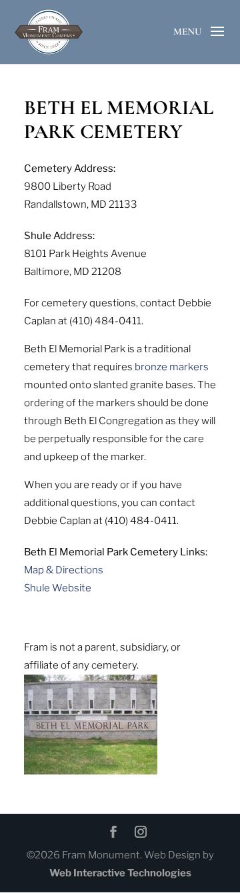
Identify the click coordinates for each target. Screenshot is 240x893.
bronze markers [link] (172, 367)
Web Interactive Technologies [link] (120, 873)
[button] (217, 42)
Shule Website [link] (57, 588)
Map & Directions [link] (63, 570)
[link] (49, 31)
